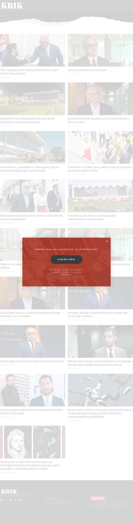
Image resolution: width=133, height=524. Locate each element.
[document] (66, 262)
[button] (107, 241)
